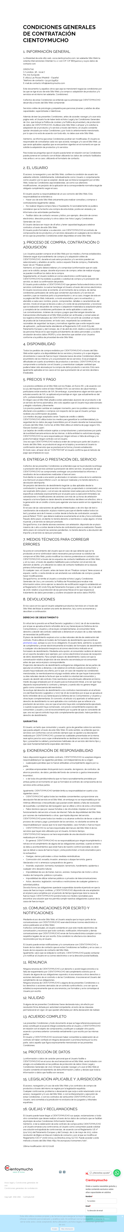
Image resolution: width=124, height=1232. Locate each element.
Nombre (89, 1196)
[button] (117, 1173)
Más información (67, 1229)
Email (88, 1206)
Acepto (54, 1229)
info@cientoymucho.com (53, 83)
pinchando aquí (30, 643)
